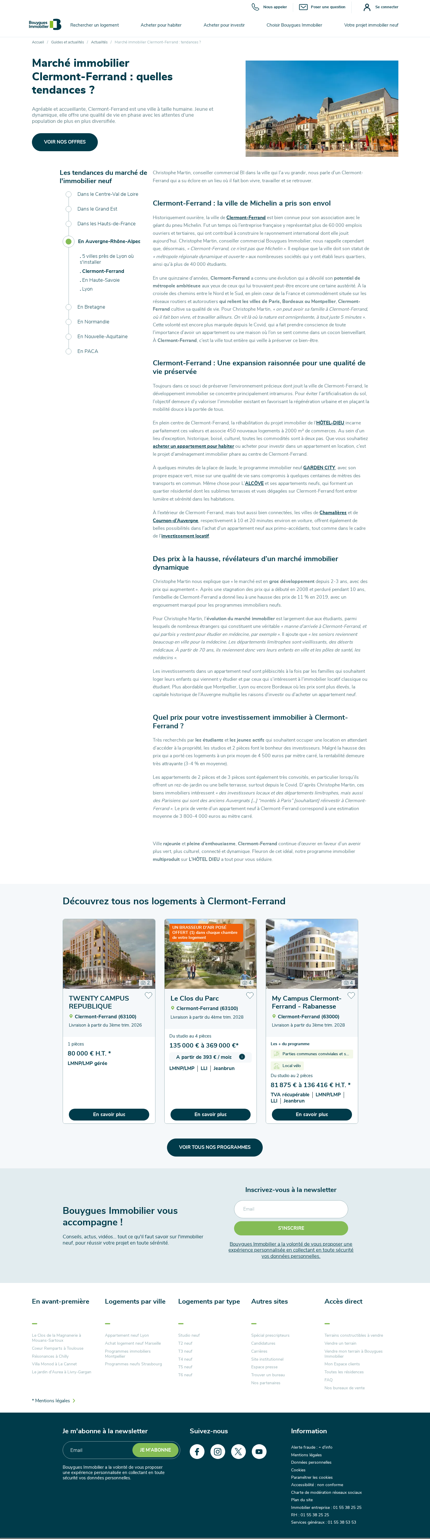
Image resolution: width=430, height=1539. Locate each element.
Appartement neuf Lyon (127, 1335)
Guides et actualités (67, 42)
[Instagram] (217, 1451)
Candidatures (263, 1343)
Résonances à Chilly (50, 1356)
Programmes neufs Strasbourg (133, 1364)
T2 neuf (185, 1343)
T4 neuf (185, 1359)
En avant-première (60, 1301)
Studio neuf (189, 1335)
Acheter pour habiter (161, 25)
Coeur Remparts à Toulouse (57, 1348)
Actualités (99, 42)
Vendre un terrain (340, 1343)
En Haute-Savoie (101, 280)
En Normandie (93, 321)
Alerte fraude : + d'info (311, 1447)
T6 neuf (185, 1375)
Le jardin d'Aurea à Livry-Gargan (61, 1372)
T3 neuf (185, 1351)
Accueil (38, 42)
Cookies (298, 1470)
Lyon (87, 288)
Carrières (259, 1351)
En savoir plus (109, 1114)
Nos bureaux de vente (344, 1388)
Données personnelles (311, 1462)
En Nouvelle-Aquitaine (102, 336)
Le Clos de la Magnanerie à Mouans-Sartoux (56, 1338)
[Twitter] (238, 1451)
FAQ (328, 1380)
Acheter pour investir (224, 25)
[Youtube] (259, 1451)
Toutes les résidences (344, 1372)
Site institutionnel (267, 1359)
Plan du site (302, 1500)
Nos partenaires (265, 1383)
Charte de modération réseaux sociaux (326, 1493)
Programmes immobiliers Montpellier (128, 1354)
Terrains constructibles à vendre (353, 1335)
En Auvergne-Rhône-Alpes (109, 241)
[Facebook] (197, 1451)
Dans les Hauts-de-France (106, 223)
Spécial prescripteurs (270, 1335)
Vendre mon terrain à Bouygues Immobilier (353, 1354)
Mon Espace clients (342, 1364)
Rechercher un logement (94, 25)
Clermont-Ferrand (103, 271)
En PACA (87, 351)
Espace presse (264, 1367)
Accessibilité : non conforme (317, 1485)
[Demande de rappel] (412, 1521)
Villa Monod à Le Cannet (54, 1364)
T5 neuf (185, 1367)
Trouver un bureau (268, 1375)
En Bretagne (91, 307)
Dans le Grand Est (97, 208)
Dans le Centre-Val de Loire (107, 194)
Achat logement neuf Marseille (133, 1343)
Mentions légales (306, 1455)
